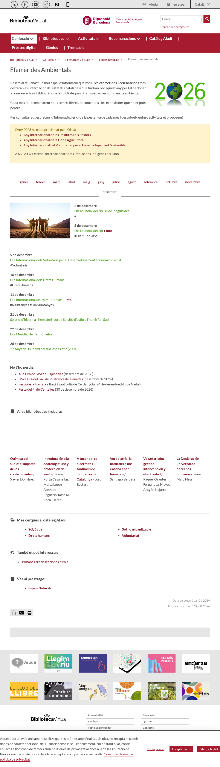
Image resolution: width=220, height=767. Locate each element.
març (56, 182)
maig (86, 182)
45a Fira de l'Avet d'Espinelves (41, 374)
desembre (110, 191)
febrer (40, 182)
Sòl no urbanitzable (136, 529)
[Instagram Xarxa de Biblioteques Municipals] (46, 4)
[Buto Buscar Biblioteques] (206, 19)
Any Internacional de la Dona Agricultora (53, 140)
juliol (116, 182)
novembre (192, 182)
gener (24, 182)
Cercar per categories (174, 27)
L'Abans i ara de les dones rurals (45, 562)
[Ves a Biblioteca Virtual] (112, 19)
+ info (108, 231)
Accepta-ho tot (181, 749)
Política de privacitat (100, 727)
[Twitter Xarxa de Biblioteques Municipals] (14, 4)
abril (71, 182)
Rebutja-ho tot (208, 749)
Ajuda (153, 4)
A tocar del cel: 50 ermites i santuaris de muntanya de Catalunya (88, 468)
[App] (68, 4)
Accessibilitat (95, 715)
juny (101, 182)
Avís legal (93, 721)
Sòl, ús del (35, 529)
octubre (171, 182)
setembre (151, 182)
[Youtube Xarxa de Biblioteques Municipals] (36, 4)
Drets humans (39, 535)
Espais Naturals (40, 588)
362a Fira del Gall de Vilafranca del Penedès (51, 379)
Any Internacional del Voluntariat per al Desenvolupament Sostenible (74, 145)
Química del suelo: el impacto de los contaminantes (22, 466)
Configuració (155, 749)
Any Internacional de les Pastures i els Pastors (57, 135)
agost (132, 182)
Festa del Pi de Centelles (36, 389)
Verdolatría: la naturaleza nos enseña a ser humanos (121, 466)
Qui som (147, 721)
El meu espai (176, 4)
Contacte (148, 727)
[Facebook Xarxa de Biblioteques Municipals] (25, 4)
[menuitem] (21, 38)
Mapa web (148, 715)
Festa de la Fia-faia (32, 384)
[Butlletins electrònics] (57, 4)
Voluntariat (130, 535)
